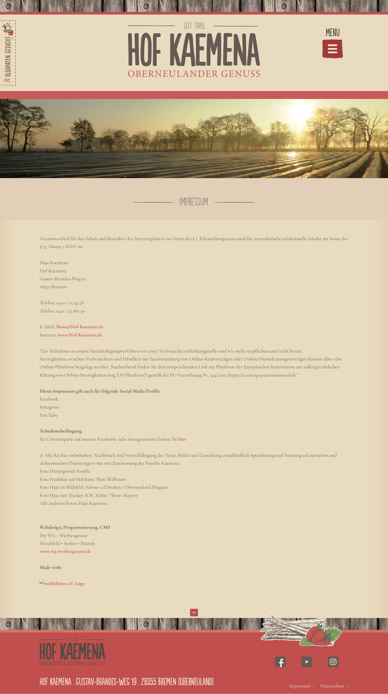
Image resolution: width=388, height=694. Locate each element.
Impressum (300, 685)
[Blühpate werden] (8, 52)
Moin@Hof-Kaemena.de (80, 327)
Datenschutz (332, 685)
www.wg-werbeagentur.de (65, 551)
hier (182, 439)
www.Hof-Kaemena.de (80, 335)
